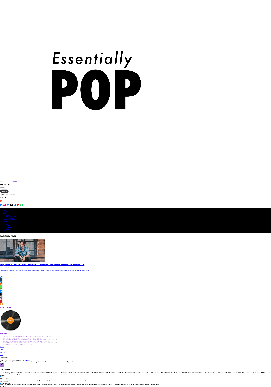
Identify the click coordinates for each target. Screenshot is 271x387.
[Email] (1, 289)
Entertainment (7, 232)
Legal (4, 210)
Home (4, 213)
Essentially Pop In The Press (10, 221)
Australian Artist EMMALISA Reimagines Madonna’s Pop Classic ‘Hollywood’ (23, 341)
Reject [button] (68, 362)
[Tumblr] (1, 279)
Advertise (2, 352)
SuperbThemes (27, 360)
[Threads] (1, 294)
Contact (2, 347)
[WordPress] (1, 296)
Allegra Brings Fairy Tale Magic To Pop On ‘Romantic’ (17, 344)
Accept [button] (65, 362)
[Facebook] (1, 277)
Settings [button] (73, 362)
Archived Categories (11, 216)
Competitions (9, 224)
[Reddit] (1, 284)
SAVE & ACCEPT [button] (4, 386)
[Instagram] (1, 299)
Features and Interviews (9, 219)
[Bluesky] (1, 291)
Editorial (8, 215)
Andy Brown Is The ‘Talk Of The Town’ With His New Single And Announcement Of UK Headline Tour (42, 264)
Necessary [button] (3, 375)
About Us (5, 212)
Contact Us (6, 209)
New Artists (9, 227)
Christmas (11, 218)
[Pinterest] (1, 301)
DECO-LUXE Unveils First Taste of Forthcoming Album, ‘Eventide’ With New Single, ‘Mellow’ (27, 339)
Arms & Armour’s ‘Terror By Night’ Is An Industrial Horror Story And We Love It (24, 336)
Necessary (4, 377)
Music (4, 223)
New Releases (9, 226)
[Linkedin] (1, 282)
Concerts (8, 229)
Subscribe (4, 191)
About (1, 355)
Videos (4, 230)
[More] (1, 304)
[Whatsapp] (1, 286)
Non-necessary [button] (4, 381)
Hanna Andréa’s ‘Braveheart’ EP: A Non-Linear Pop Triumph (19, 338)
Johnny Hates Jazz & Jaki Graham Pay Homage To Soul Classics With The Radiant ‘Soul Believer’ (28, 342)
